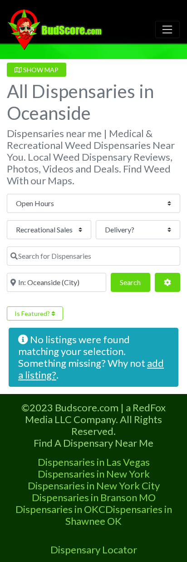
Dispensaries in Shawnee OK (118, 515)
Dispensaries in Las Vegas (94, 462)
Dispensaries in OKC (60, 509)
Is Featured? (33, 313)
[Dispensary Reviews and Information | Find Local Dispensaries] (56, 28)
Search (135, 281)
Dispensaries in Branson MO (94, 497)
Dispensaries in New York (94, 474)
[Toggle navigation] (167, 29)
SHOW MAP (40, 70)
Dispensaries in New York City (94, 485)
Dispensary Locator (93, 549)
